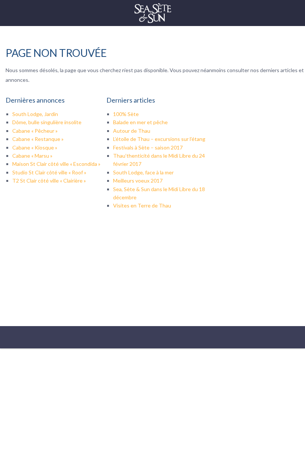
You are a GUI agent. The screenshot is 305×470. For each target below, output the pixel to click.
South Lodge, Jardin (35, 114)
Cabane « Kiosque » (34, 147)
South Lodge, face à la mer (143, 172)
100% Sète (126, 114)
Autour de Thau (131, 131)
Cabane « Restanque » (38, 139)
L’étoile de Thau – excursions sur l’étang (159, 139)
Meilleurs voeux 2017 (138, 180)
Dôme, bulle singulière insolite (46, 122)
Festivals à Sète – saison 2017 (148, 147)
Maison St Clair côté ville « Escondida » (56, 164)
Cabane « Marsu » (32, 155)
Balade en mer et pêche (140, 122)
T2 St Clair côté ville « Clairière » (49, 180)
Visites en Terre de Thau (142, 205)
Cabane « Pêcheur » (35, 131)
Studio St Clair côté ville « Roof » (49, 172)
